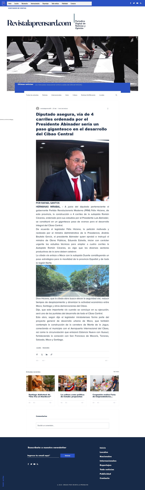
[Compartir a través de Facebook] (37, 354)
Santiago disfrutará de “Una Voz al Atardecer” (40, 396)
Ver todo (116, 371)
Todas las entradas (32, 95)
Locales (101, 95)
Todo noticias (107, 469)
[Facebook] (131, 3)
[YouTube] (137, 3)
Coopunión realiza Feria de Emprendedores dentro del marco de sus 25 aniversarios (104, 396)
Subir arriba (3, 481)
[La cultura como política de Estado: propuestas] (72, 383)
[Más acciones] (108, 108)
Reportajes (105, 465)
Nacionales (46, 347)
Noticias (45, 95)
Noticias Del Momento (88, 95)
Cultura (75, 95)
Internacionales (108, 461)
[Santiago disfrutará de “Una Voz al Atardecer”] (40, 383)
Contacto (104, 478)
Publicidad (105, 474)
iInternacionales (56, 95)
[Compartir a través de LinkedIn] (47, 354)
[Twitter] (134, 3)
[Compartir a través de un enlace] (51, 354)
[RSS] (141, 3)
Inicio (67, 95)
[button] (116, 95)
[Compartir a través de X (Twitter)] (42, 354)
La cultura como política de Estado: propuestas (72, 396)
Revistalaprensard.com (39, 23)
